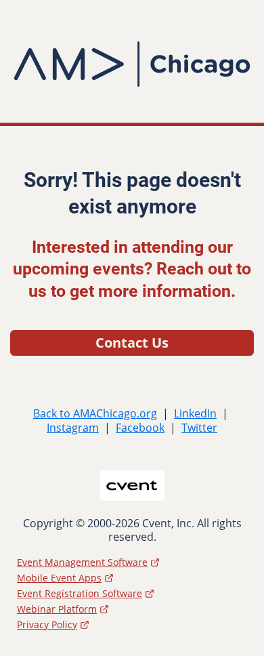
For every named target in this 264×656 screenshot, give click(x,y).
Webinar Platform (57, 608)
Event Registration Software (79, 593)
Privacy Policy (47, 624)
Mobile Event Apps (59, 577)
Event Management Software (82, 562)
